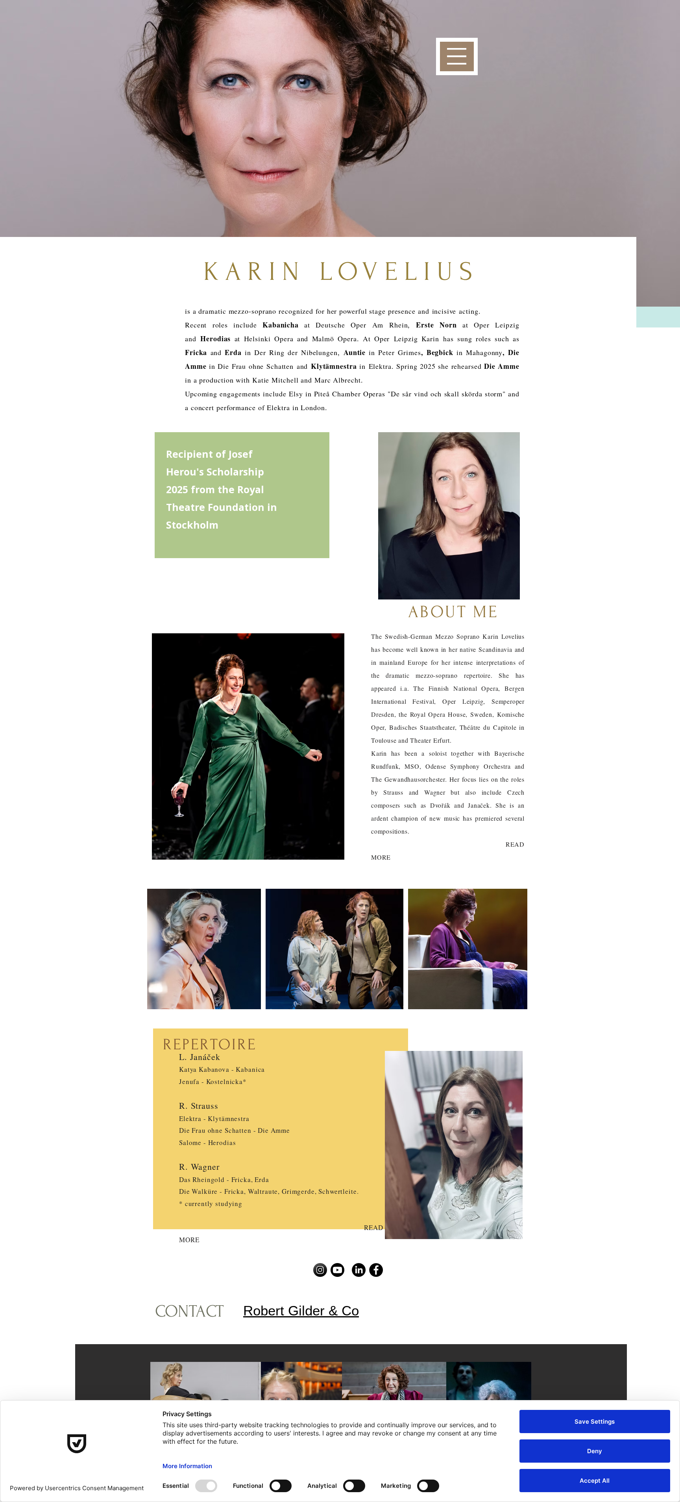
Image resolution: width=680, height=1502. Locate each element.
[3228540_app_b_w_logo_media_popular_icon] (337, 1270)
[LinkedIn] (359, 1270)
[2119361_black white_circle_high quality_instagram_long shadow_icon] (320, 1270)
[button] (456, 56)
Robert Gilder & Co (301, 1310)
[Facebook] (376, 1270)
